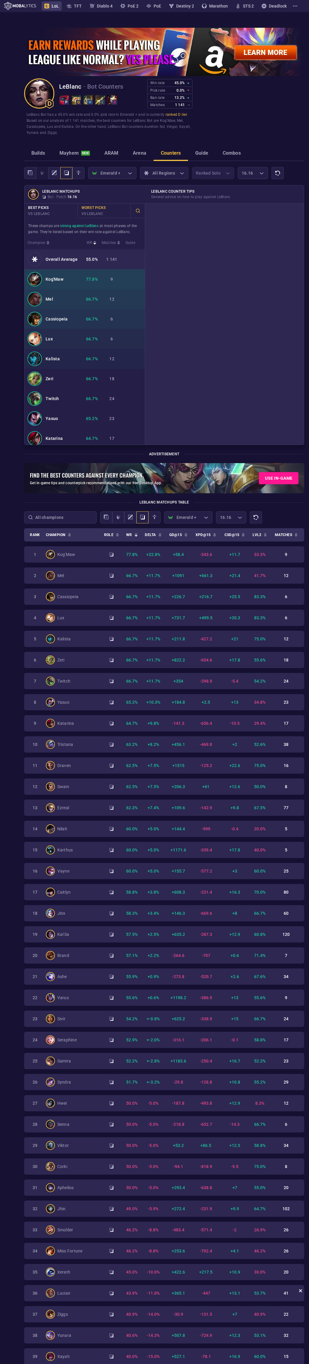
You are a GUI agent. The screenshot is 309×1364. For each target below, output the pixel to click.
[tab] (38, 154)
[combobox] (60, 517)
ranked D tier (176, 114)
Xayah (184, 127)
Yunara (33, 133)
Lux (50, 127)
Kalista (68, 127)
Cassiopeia (36, 127)
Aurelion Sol (154, 127)
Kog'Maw (167, 120)
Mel (180, 120)
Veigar (172, 127)
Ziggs (52, 133)
